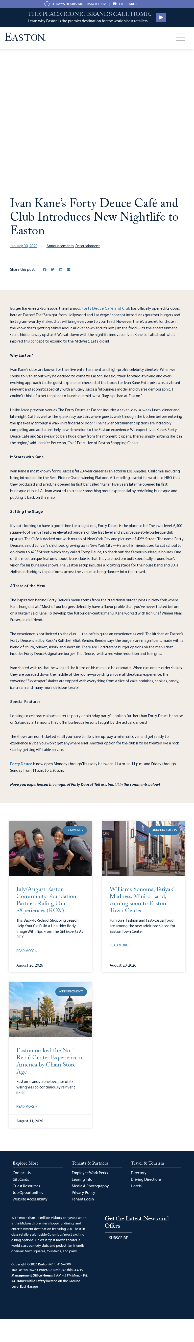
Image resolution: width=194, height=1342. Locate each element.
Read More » (26, 951)
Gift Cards (21, 1179)
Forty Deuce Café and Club (106, 309)
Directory (139, 1172)
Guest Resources (26, 1185)
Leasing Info (82, 1179)
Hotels (136, 1185)
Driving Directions (146, 1179)
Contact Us (22, 1172)
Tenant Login (83, 1198)
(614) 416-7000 (60, 1264)
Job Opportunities (28, 1192)
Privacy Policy (83, 1192)
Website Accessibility (30, 1198)
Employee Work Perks (90, 1172)
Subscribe (118, 1238)
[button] (45, 269)
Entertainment (87, 246)
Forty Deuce (21, 764)
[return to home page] (25, 37)
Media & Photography (90, 1185)
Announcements (60, 246)
